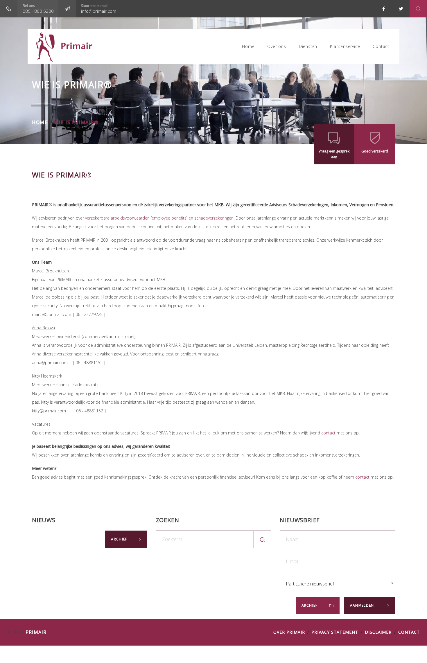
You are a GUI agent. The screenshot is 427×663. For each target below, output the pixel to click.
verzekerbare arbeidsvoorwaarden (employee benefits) (136, 218)
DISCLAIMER (378, 632)
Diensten (308, 46)
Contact (381, 46)
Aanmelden (362, 605)
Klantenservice (345, 46)
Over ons (276, 46)
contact (328, 433)
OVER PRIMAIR (289, 632)
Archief (119, 539)
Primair (35, 632)
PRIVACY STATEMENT (334, 632)
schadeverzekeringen (214, 218)
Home (248, 46)
